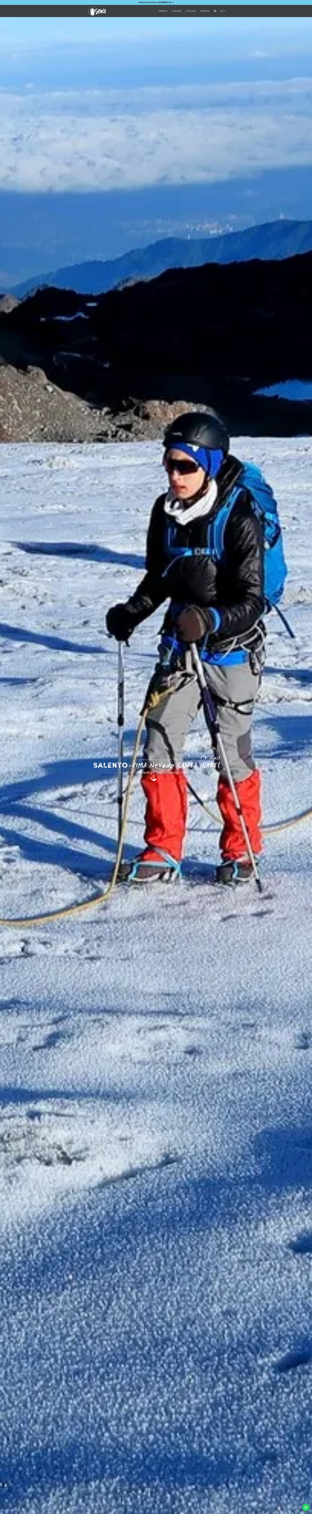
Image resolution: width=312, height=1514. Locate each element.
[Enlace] (97, 10)
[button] (306, 1507)
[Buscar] (215, 11)
